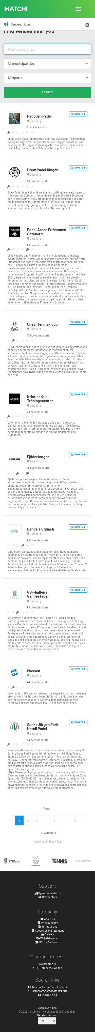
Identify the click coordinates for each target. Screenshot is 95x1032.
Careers (49, 934)
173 (74, 820)
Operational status (49, 893)
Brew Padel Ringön (42, 170)
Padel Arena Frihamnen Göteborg (46, 231)
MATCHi (16, 8)
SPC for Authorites (49, 942)
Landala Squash (40, 529)
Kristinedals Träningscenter (40, 398)
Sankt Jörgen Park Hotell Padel (42, 726)
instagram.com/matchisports (49, 990)
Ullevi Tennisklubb (42, 324)
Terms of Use (49, 926)
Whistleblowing (49, 938)
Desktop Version (46, 1015)
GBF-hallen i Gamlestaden (38, 594)
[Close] (87, 25)
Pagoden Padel (39, 116)
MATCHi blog (49, 994)
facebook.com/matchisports (49, 987)
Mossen (33, 670)
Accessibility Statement (49, 930)
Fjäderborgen (38, 456)
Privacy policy (49, 922)
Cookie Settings (46, 1007)
